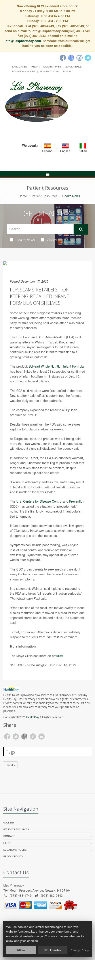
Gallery (8, 822)
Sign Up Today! (49, 71)
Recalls (10, 765)
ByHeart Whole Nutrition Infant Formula (56, 366)
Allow (21, 950)
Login (67, 71)
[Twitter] (88, 58)
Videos (52, 239)
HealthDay (32, 717)
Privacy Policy (13, 856)
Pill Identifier (51, 66)
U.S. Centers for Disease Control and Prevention (50, 501)
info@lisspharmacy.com (23, 41)
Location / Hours (23, 71)
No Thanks (52, 950)
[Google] (71, 58)
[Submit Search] (81, 229)
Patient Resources (44, 196)
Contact (9, 836)
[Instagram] (79, 58)
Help (34, 66)
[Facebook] (63, 58)
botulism (58, 655)
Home (23, 196)
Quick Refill (73, 66)
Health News (25, 239)
